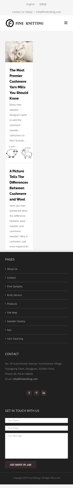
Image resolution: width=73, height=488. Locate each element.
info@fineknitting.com (48, 11)
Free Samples (14, 286)
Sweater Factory (16, 321)
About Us (12, 269)
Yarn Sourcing (15, 338)
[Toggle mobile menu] (66, 23)
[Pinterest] (36, 393)
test (9, 330)
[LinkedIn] (44, 393)
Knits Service (14, 295)
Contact (11, 277)
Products (12, 303)
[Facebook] (29, 393)
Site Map (12, 312)
